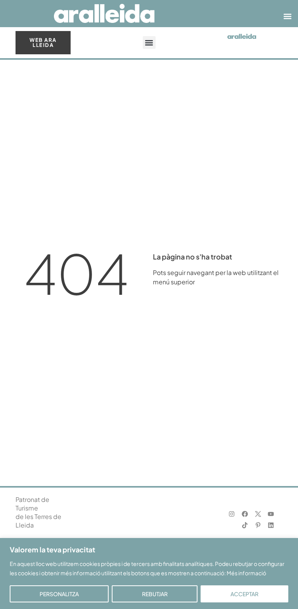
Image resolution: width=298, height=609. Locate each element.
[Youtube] (271, 514)
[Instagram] (231, 514)
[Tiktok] (244, 525)
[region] (149, 573)
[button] (287, 16)
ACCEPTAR (244, 593)
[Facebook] (244, 514)
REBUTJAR (155, 593)
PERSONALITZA (59, 593)
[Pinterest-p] (257, 525)
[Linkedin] (271, 525)
